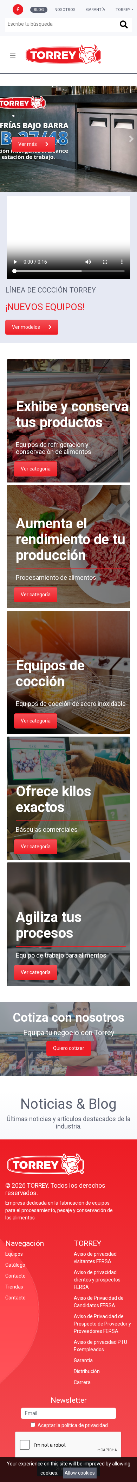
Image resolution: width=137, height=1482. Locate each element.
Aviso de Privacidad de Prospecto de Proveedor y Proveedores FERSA (102, 1324)
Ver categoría (36, 469)
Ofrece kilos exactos (53, 799)
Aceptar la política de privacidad (73, 1425)
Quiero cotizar (68, 1048)
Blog (39, 9)
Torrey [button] (123, 9)
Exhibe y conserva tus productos (72, 414)
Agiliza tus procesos (49, 925)
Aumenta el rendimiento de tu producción (70, 539)
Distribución (87, 1371)
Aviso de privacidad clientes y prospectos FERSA (97, 1279)
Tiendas (14, 1287)
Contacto (15, 1276)
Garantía (95, 9)
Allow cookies (80, 1473)
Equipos (14, 1254)
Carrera (82, 1382)
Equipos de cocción (50, 673)
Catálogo (15, 1265)
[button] (5, 139)
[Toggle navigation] (12, 55)
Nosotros (65, 9)
